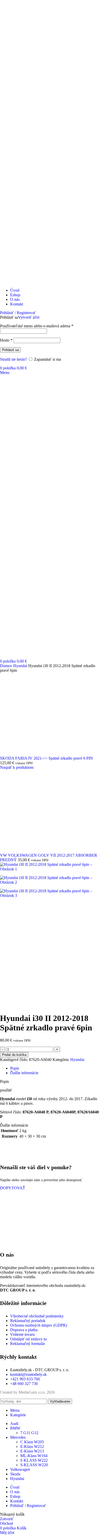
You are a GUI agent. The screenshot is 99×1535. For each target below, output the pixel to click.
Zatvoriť (6, 1519)
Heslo (6, 340)
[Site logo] (31, 281)
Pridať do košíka (14, 1055)
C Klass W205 (32, 1442)
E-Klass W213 (32, 1451)
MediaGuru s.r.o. (32, 1392)
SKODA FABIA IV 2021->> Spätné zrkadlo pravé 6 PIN (46, 758)
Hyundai (20, 666)
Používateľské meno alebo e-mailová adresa (36, 326)
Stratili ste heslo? (13, 359)
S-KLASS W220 (34, 1465)
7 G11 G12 (29, 1433)
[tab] (14, 1068)
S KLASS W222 (34, 1460)
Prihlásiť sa (10, 350)
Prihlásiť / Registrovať (28, 1505)
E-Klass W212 (32, 1446)
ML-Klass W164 (33, 1455)
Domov (6, 666)
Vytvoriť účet (28, 317)
